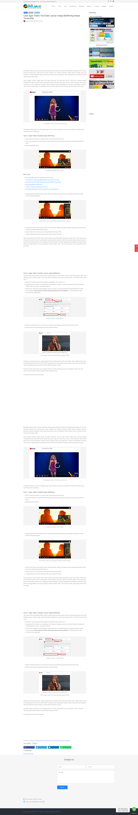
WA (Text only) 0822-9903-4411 (48, 1)
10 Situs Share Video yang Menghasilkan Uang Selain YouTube (42, 180)
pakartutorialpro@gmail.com (32, 1)
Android (89, 6)
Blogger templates (55, 811)
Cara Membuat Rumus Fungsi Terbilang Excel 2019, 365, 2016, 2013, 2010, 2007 (100, 62)
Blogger (104, 6)
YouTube (96, 6)
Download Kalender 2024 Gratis (33, 184)
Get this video (110, 42)
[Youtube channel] (113, 1)
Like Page (110, 25)
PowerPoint (73, 6)
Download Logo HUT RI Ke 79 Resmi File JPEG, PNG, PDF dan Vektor (43, 182)
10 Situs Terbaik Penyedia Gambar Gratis (36, 186)
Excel (65, 6)
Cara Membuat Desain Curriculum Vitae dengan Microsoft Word (100, 50)
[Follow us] (111, 1)
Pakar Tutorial (29, 21)
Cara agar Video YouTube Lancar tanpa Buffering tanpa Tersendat (52, 740)
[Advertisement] (54, 58)
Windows (81, 6)
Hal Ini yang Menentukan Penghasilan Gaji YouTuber (39, 177)
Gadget (111, 6)
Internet (29, 743)
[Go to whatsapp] (134, 809)
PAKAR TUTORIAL (38, 811)
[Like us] (108, 1)
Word (59, 6)
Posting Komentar (28, 753)
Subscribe (94, 25)
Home (53, 6)
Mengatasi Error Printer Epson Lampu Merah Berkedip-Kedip (99, 82)
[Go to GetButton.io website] (134, 813)
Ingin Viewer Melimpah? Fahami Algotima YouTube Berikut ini (42, 189)
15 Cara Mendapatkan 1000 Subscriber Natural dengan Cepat (100, 72)
